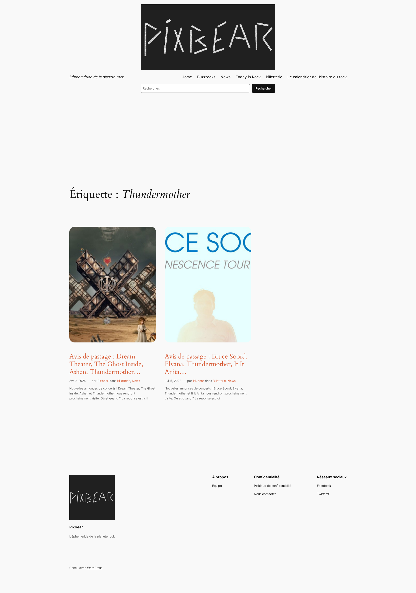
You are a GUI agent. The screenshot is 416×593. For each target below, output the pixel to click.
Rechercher (263, 88)
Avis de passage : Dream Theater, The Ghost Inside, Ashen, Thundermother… (106, 364)
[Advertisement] (208, 131)
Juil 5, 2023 (173, 381)
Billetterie (123, 381)
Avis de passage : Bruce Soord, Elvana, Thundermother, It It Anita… (206, 364)
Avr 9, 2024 (77, 381)
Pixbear (103, 381)
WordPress (94, 568)
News (136, 381)
